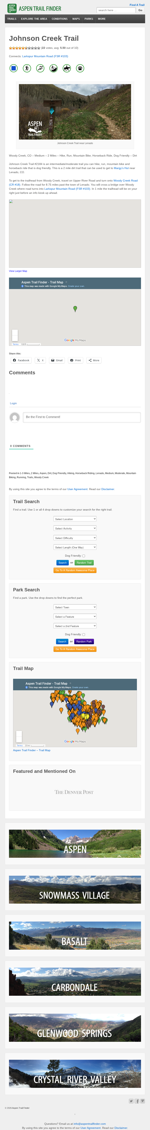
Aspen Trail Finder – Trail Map (31, 750)
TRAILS (11, 18)
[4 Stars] (19, 48)
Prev (60, 795)
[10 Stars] (38, 48)
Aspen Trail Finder (20, 1108)
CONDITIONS (60, 18)
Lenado (100, 473)
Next (89, 795)
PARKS (89, 18)
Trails (30, 477)
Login (13, 403)
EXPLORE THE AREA (34, 18)
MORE (102, 18)
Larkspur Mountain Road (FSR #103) (45, 56)
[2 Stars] (13, 48)
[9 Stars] (35, 48)
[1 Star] (10, 48)
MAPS (76, 18)
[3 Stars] (16, 48)
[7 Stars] (29, 48)
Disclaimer (107, 489)
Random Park (84, 641)
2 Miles (34, 473)
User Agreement (77, 489)
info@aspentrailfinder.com (90, 1123)
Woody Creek (41, 477)
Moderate (120, 473)
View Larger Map (18, 271)
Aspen (43, 473)
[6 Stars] (26, 48)
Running (21, 477)
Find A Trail (137, 4)
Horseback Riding (85, 473)
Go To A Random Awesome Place (75, 570)
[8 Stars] (32, 48)
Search (63, 562)
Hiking (70, 473)
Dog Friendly (59, 473)
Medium (109, 473)
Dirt (49, 473)
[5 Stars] (23, 48)
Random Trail (84, 562)
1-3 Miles (25, 473)
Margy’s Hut (121, 168)
